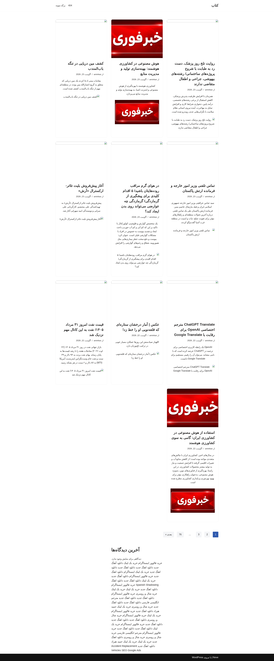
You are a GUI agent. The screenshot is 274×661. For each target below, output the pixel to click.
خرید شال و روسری (146, 593)
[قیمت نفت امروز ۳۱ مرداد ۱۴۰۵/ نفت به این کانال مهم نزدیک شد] (81, 300)
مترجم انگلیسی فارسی (129, 632)
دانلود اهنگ (117, 580)
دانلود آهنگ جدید (120, 576)
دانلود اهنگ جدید (144, 567)
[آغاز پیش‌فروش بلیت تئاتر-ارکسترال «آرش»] (81, 161)
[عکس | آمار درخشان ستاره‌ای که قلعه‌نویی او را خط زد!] (137, 300)
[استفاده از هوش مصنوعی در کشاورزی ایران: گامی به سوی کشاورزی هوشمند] (192, 408)
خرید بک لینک (131, 563)
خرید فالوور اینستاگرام (150, 563)
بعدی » (168, 534)
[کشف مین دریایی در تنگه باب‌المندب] (81, 39)
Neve (215, 657)
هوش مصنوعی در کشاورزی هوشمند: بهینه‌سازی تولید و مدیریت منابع (139, 68)
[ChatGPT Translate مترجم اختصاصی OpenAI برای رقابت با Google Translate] (192, 300)
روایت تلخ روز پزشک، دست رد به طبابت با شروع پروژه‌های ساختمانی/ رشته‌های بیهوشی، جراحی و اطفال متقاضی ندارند (193, 73)
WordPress (197, 657)
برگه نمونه (60, 5)
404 (70, 5)
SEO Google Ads (131, 650)
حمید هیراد (116, 641)
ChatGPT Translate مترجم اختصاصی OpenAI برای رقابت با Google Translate (194, 330)
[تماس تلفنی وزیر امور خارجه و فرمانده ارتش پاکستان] (192, 161)
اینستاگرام (129, 571)
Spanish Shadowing (147, 584)
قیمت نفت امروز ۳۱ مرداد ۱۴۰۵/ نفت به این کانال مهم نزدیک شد (83, 330)
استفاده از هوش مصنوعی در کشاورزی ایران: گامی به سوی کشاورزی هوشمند (193, 438)
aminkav (209, 90)
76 (180, 534)
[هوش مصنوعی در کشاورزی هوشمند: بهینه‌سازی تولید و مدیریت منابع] (137, 39)
